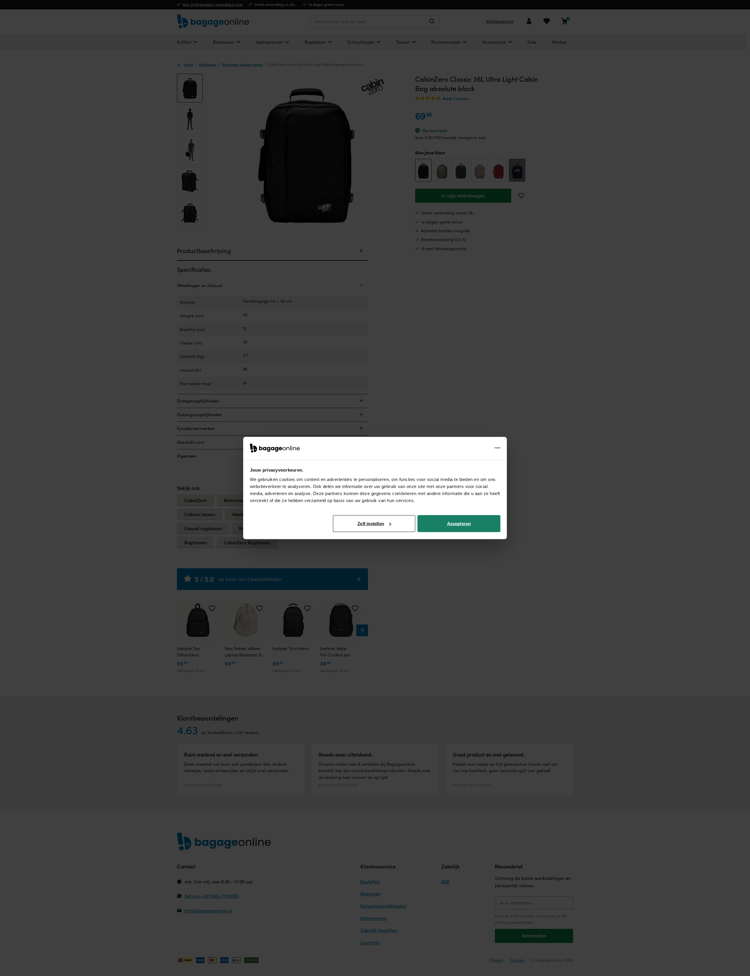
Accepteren (459, 523)
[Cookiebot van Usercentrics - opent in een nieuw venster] (474, 448)
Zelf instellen (370, 523)
